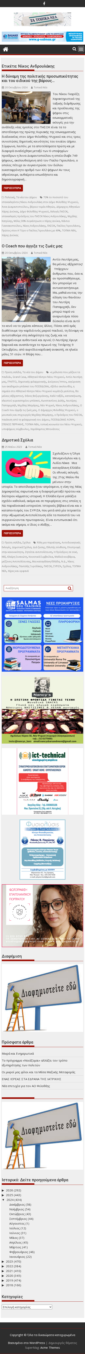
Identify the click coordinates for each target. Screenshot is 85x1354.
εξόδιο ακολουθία (61, 386)
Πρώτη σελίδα (13, 372)
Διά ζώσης (39, 547)
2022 (9, 1266)
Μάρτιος (15, 1247)
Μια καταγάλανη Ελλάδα (46, 561)
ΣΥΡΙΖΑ (57, 566)
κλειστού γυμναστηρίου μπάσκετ (21, 400)
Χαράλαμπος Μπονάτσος (45, 429)
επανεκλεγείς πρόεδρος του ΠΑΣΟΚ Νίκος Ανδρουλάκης (34, 216)
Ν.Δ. (63, 561)
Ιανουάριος (17, 1257)
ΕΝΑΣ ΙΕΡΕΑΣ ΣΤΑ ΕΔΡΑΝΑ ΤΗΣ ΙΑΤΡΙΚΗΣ (31, 1079)
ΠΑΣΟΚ (51, 225)
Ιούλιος (14, 1228)
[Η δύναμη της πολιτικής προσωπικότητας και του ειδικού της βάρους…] (26, 94)
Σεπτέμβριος (18, 1219)
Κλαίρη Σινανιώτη (17, 556)
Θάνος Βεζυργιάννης (36, 396)
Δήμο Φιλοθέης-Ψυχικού (34, 211)
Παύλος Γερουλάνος (68, 225)
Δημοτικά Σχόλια (17, 440)
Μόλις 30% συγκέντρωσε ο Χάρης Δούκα (37, 221)
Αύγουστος (17, 1223)
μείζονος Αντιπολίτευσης (16, 561)
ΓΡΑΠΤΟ (12, 381)
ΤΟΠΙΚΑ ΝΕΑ (69, 230)
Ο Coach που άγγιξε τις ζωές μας (32, 246)
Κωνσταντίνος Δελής (52, 400)
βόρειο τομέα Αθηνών (42, 206)
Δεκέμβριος (17, 1204)
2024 (10, 1200)
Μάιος (13, 1238)
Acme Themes (50, 1347)
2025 (9, 1195)
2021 (9, 1271)
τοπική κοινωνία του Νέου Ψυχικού (60, 424)
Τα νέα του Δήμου (26, 197)
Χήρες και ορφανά (18, 571)
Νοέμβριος (16, 1209)
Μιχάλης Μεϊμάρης (28, 405)
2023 (9, 1261)
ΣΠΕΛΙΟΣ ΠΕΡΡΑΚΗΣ (13, 424)
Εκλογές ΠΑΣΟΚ (59, 211)
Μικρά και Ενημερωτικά (18, 1053)
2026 (9, 1190)
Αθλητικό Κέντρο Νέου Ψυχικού (45, 377)
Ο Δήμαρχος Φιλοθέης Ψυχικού (56, 410)
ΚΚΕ (4, 556)
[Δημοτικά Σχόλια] (26, 453)
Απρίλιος (15, 1242)
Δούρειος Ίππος (57, 381)
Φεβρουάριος (18, 1252)
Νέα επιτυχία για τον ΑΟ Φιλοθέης (26, 1086)
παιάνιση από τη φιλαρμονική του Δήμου (25, 419)
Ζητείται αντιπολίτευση (38, 552)
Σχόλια (26, 542)
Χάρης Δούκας (10, 235)
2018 (9, 1285)
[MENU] (81, 49)
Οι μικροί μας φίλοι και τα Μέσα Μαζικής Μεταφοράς (38, 1072)
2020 (9, 1276)
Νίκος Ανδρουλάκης (34, 225)
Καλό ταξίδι (56, 396)
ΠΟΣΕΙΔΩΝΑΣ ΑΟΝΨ (62, 419)
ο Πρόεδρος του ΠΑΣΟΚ (68, 415)
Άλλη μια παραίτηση (48, 542)
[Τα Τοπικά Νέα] (5, 49)
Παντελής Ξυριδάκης (30, 566)
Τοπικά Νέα (40, 87)
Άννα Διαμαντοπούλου (15, 206)
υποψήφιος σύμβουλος (15, 429)
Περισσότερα (12, 188)
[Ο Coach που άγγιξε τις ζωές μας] (26, 259)
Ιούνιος (14, 1233)
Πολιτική (10, 197)
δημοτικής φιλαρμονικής (32, 381)
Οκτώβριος (17, 1214)
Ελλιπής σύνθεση (56, 547)
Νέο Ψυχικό (47, 405)
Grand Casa (19, 377)
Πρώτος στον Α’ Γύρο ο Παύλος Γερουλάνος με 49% (31, 230)
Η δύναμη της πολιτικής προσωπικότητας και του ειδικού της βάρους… (40, 78)
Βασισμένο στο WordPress (26, 1343)
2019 (9, 1280)
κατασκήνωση (73, 396)
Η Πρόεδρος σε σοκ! (65, 552)
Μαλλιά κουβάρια (65, 556)
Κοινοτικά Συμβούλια (41, 556)
